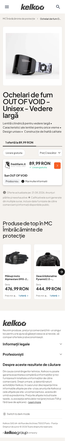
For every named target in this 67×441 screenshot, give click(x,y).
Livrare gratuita (14, 152)
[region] (32, 271)
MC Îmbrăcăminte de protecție (19, 18)
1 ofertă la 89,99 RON (19, 142)
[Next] (61, 271)
